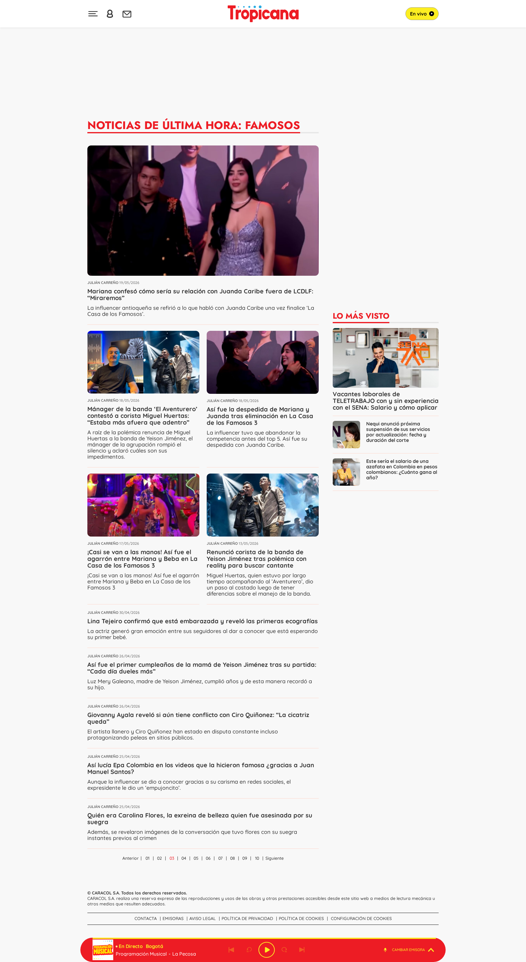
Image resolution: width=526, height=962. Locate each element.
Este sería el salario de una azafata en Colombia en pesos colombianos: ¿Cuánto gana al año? (401, 469)
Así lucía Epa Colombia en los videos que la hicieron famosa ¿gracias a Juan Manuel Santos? (200, 768)
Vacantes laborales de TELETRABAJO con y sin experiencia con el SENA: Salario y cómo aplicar (386, 400)
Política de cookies (301, 918)
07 (220, 858)
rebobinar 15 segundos (249, 950)
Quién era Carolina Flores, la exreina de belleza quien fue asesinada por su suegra (199, 818)
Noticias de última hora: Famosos (193, 125)
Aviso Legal (202, 918)
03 (172, 858)
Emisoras (173, 918)
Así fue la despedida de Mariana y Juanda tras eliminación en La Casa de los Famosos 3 (260, 415)
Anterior (130, 858)
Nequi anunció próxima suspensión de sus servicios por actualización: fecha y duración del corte (398, 432)
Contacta (146, 918)
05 (196, 858)
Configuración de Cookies (361, 918)
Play (266, 950)
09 (244, 858)
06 (208, 858)
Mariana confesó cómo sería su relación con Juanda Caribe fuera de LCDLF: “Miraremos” (200, 294)
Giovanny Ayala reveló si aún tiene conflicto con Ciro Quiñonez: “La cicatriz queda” (198, 718)
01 (147, 858)
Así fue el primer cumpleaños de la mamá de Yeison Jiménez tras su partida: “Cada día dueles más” (201, 668)
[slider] (264, 938)
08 (232, 858)
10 (257, 858)
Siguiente (274, 858)
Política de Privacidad (247, 918)
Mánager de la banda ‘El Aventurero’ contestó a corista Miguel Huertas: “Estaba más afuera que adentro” (142, 415)
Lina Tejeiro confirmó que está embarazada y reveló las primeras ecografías (202, 621)
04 (183, 858)
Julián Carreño (102, 282)
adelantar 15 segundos (284, 950)
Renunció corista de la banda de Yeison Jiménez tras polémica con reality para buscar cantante (257, 558)
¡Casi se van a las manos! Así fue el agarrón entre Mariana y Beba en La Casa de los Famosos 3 (142, 558)
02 (159, 858)
